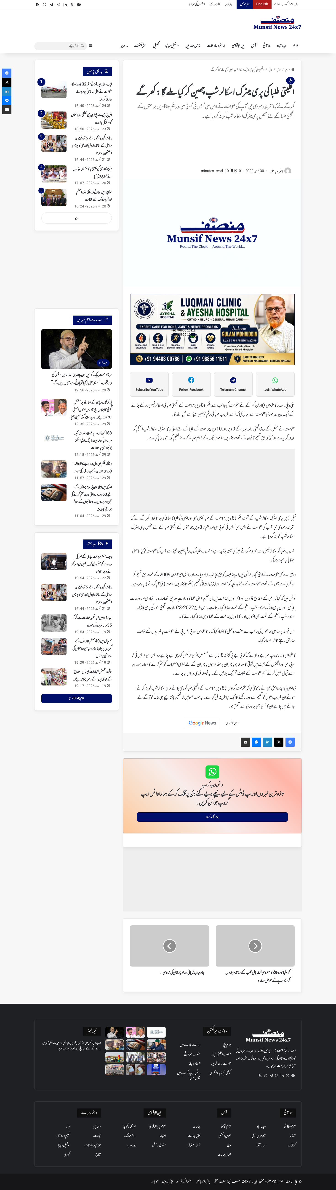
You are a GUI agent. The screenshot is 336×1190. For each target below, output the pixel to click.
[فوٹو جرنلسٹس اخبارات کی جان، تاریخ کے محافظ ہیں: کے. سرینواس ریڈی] (54, 676)
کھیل (156, 46)
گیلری (67, 1154)
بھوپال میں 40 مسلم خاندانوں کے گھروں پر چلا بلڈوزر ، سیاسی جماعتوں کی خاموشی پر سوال (92, 649)
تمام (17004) (76, 698)
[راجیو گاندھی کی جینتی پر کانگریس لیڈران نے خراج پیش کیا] (54, 174)
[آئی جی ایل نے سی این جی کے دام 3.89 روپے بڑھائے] (114, 1057)
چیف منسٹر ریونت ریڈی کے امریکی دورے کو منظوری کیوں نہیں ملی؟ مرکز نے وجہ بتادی (92, 564)
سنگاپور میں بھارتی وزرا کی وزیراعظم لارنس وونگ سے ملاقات (94, 196)
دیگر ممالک (130, 1136)
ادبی (68, 1126)
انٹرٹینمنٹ (140, 46)
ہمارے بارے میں (190, 1045)
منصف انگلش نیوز (221, 1054)
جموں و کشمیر (224, 1136)
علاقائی (266, 46)
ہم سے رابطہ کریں (221, 1063)
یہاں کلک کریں (212, 817)
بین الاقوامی (238, 46)
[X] (287, 1075)
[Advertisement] (212, 146)
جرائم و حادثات (216, 46)
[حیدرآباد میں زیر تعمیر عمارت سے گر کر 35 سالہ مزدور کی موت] (54, 623)
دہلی (270, 70)
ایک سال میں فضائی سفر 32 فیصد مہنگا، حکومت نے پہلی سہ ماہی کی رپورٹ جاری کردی (91, 92)
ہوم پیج (227, 1045)
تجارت (97, 1136)
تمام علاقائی (290, 1126)
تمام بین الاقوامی (157, 1126)
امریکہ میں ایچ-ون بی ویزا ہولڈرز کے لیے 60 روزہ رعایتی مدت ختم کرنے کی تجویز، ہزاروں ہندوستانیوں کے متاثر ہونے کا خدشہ (91, 498)
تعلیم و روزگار (63, 1136)
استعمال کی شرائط (197, 4)
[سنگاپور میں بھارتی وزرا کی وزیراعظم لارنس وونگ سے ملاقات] (54, 197)
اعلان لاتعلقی (220, 1182)
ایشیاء (163, 1136)
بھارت (196, 1126)
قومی (253, 46)
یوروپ (131, 1145)
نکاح (98, 1154)
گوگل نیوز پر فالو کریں (220, 1073)
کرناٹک (292, 1145)
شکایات (155, 1182)
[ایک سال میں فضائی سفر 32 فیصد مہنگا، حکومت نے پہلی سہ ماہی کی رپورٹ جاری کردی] (54, 89)
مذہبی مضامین (192, 46)
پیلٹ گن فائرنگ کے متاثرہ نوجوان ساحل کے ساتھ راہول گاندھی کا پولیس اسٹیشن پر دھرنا (92, 146)
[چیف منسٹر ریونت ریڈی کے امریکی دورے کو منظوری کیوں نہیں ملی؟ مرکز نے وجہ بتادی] (54, 561)
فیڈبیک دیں (167, 1182)
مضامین (97, 1126)
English (262, 4)
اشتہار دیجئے (214, 4)
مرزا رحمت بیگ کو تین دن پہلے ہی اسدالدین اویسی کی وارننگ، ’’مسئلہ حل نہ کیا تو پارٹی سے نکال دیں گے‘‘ (81, 379)
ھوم (296, 46)
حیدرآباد (281, 46)
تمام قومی (226, 1126)
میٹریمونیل (244, 4)
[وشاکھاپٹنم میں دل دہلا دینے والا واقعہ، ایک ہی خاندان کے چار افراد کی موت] (54, 469)
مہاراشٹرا (261, 1145)
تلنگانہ (292, 1136)
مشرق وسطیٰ (159, 1145)
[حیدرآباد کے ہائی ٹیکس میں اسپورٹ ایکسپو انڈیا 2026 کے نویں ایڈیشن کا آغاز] (156, 1069)
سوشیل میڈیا (172, 46)
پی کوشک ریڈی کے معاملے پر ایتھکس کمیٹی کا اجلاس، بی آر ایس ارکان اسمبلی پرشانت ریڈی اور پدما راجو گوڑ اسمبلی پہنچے (91, 410)
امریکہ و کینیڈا (129, 1126)
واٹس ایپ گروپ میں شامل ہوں (188, 1075)
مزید (122, 46)
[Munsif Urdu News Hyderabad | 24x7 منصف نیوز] (277, 22)
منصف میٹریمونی (192, 1054)
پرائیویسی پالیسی (203, 1182)
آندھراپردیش (258, 1136)
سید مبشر (274, 172)
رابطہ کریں (229, 4)
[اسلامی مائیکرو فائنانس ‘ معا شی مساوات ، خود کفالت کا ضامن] (135, 1057)
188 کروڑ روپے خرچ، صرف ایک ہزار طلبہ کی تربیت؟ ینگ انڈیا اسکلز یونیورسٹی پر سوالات (93, 441)
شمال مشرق (193, 1145)
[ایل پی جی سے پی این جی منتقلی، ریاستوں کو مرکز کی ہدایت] (54, 120)
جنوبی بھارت (193, 1136)
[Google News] (202, 723)
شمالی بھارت (224, 1154)
